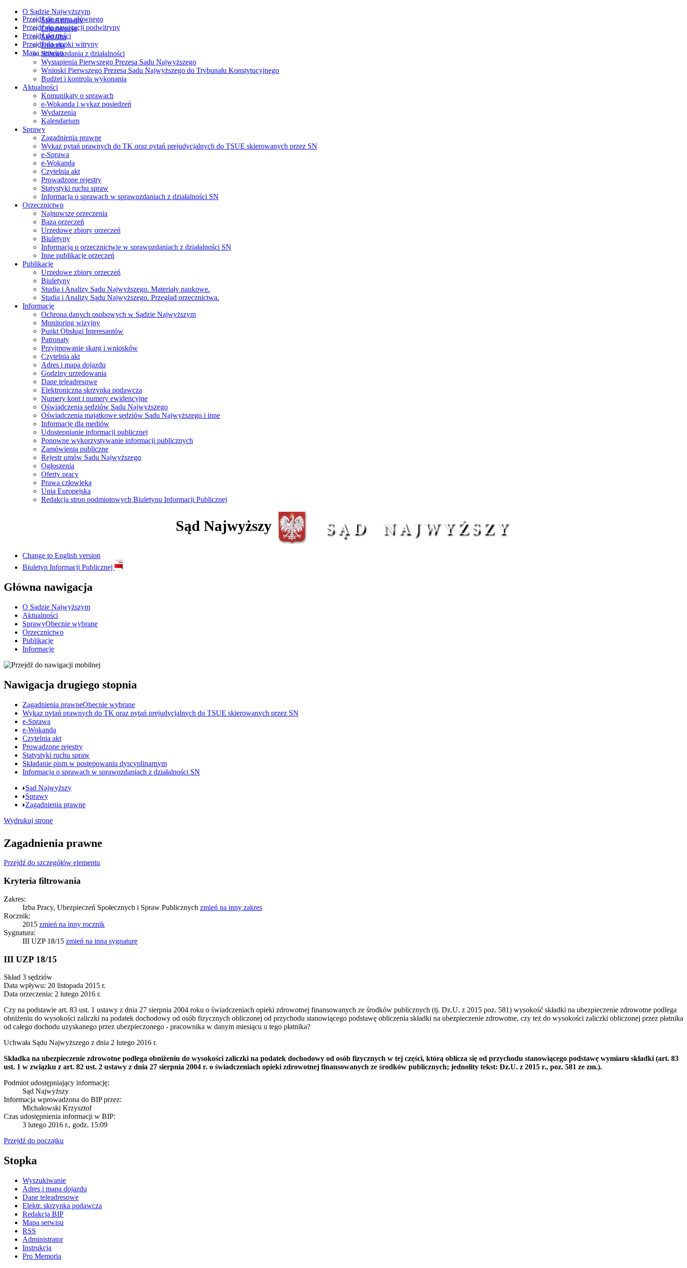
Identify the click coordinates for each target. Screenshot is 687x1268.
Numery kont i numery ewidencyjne (94, 398)
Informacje (38, 306)
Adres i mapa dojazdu (73, 365)
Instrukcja (36, 1248)
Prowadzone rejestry (71, 180)
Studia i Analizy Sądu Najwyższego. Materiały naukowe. (125, 289)
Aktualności (40, 87)
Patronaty (55, 340)
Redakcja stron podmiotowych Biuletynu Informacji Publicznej (134, 499)
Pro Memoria (41, 1256)
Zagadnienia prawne (71, 138)
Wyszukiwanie (44, 1180)
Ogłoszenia (57, 466)
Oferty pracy (60, 474)
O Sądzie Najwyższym (56, 11)
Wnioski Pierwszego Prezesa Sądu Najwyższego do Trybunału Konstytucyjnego (160, 70)
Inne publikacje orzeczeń (77, 255)
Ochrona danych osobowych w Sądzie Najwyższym (118, 314)
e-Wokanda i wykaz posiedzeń (86, 104)
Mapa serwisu (43, 53)
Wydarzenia (58, 112)
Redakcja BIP (43, 1214)
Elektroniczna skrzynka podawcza (91, 390)
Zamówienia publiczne (74, 449)
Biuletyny (55, 239)
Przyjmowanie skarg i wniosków (89, 348)
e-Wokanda (58, 163)
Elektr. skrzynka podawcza (62, 1206)
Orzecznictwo (43, 205)
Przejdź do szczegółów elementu (52, 863)
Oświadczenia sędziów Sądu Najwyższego (104, 407)
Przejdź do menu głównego (62, 19)
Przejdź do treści (46, 36)
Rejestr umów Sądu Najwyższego (91, 457)
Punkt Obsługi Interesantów (82, 331)
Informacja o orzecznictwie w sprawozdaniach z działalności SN (136, 247)
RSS (29, 1231)
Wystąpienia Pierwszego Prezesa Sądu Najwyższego (118, 62)
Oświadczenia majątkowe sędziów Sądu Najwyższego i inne (130, 415)
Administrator (42, 1239)
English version (61, 555)
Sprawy (33, 129)
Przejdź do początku (34, 1141)
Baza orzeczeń (62, 222)
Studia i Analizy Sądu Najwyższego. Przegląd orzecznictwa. (130, 297)
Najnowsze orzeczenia (74, 213)
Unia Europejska (66, 491)
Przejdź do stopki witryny (60, 44)
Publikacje (37, 264)
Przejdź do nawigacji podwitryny (71, 27)
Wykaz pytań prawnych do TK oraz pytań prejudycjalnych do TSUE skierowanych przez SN (179, 146)
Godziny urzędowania (74, 373)
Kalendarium (60, 121)
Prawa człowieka (66, 483)
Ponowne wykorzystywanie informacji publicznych (117, 440)
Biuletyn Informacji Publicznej (68, 567)
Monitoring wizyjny (70, 323)
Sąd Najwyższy (48, 788)
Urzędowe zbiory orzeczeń (81, 230)
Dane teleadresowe (69, 382)
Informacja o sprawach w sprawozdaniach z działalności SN (130, 197)
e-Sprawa (55, 154)
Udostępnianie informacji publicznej (94, 432)
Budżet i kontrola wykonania (84, 79)
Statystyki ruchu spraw (74, 188)
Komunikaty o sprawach (77, 96)
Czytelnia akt (60, 171)
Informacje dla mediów (75, 424)
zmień (231, 907)
